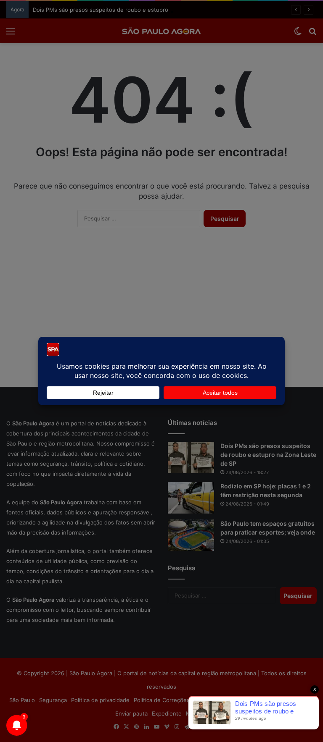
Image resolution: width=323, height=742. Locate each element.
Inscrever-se (223, 85)
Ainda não (155, 85)
